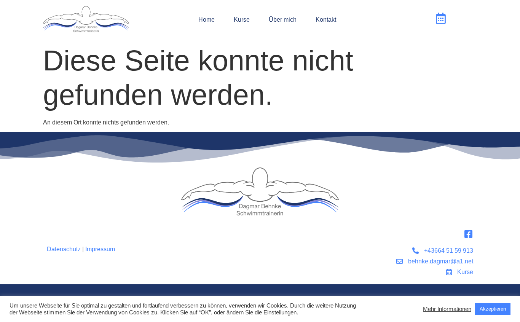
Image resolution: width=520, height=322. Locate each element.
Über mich (283, 19)
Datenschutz (64, 249)
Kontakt (326, 19)
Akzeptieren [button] (493, 309)
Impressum (100, 249)
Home (206, 19)
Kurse (242, 19)
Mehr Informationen (447, 309)
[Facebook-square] (468, 234)
